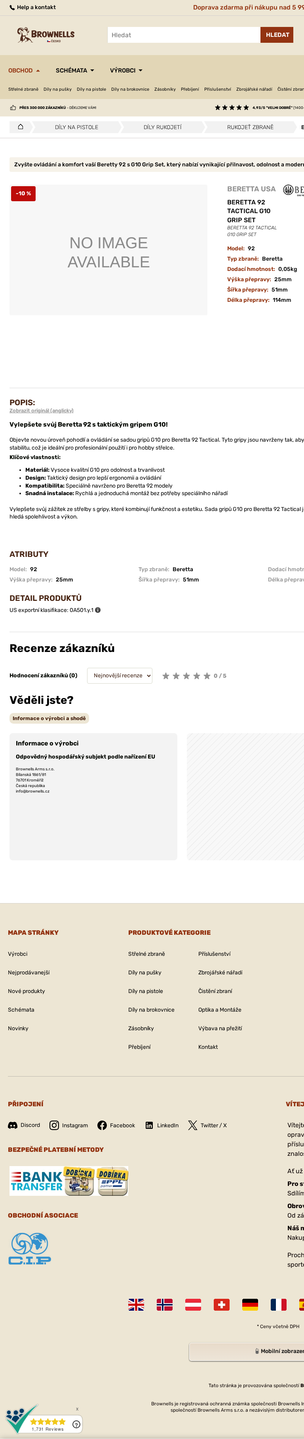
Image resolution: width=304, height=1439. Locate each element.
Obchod (20, 70)
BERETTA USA (251, 189)
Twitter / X (214, 1125)
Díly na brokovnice (130, 89)
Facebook (122, 1125)
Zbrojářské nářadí (254, 89)
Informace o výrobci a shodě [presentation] (49, 718)
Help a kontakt (36, 7)
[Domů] (18, 127)
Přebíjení (190, 89)
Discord (30, 1125)
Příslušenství (217, 89)
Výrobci (122, 70)
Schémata (71, 70)
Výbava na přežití (220, 1028)
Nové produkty (26, 991)
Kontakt (208, 1047)
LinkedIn (168, 1125)
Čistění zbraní (215, 991)
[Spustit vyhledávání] (276, 35)
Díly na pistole (91, 89)
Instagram (75, 1125)
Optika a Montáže (219, 1009)
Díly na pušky (58, 89)
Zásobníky (165, 89)
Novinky (18, 1028)
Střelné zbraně (23, 89)
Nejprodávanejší (28, 972)
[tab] (49, 718)
